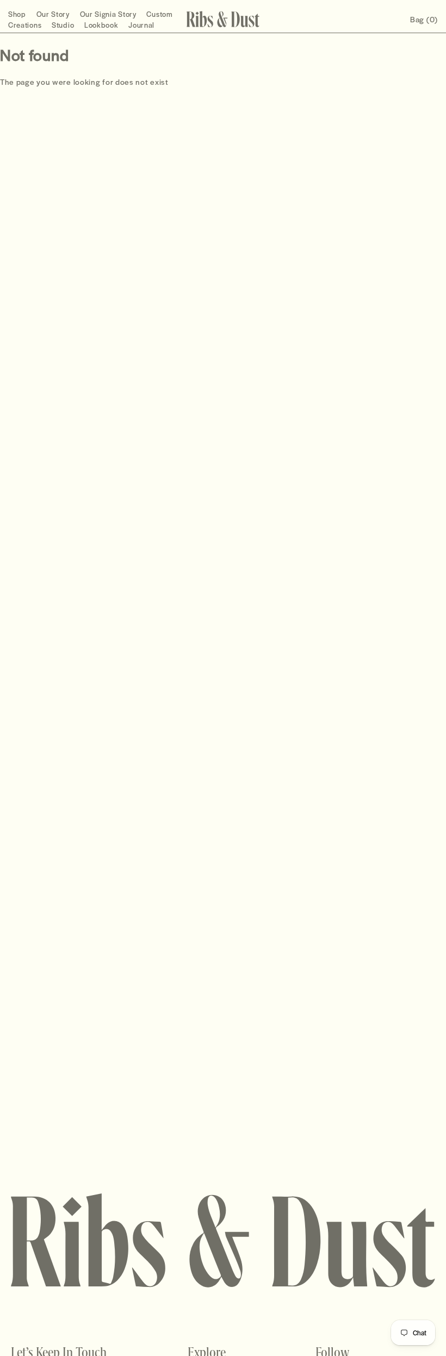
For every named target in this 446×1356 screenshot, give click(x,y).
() (424, 19)
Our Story (53, 14)
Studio (63, 25)
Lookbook (101, 25)
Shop (17, 14)
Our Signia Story (108, 14)
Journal (141, 25)
